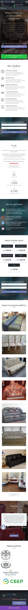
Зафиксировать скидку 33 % (14, 46)
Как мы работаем (14, 166)
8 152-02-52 (5, 5)
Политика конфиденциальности (8, 599)
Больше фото (14, 494)
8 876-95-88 (19, 5)
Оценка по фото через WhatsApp (14, 56)
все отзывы (14, 535)
